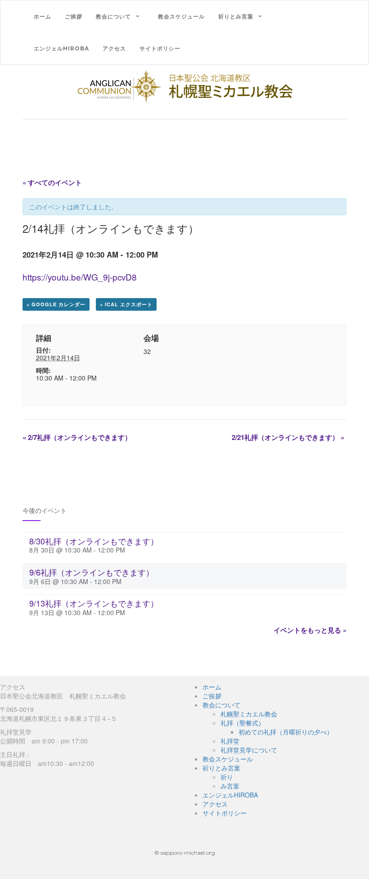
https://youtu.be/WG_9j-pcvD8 (79, 277)
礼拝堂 (229, 740)
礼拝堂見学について (248, 749)
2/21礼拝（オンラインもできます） (288, 437)
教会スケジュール (181, 16)
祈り (226, 776)
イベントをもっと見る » (310, 630)
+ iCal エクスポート (126, 304)
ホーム (42, 16)
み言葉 (229, 785)
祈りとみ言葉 (235, 16)
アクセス (114, 48)
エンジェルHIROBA (61, 48)
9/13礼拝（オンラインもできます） (93, 603)
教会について (113, 16)
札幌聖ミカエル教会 (248, 713)
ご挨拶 (73, 16)
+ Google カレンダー (56, 304)
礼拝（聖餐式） (242, 722)
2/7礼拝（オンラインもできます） (76, 437)
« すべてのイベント (52, 182)
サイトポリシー (160, 48)
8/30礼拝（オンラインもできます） (93, 541)
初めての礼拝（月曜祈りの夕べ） (285, 731)
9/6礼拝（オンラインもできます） (91, 572)
